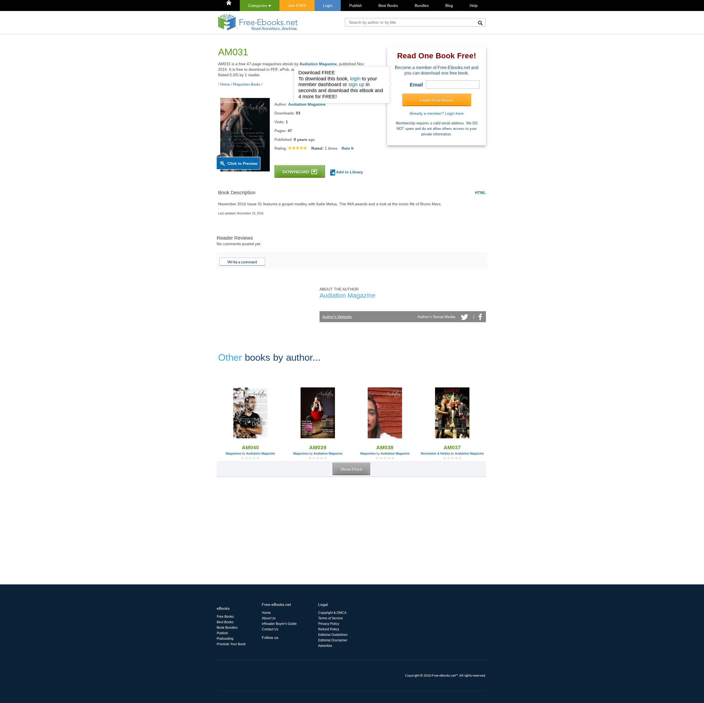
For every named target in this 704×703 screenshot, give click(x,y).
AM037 (452, 447)
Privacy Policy (328, 624)
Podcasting (225, 639)
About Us (269, 618)
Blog (449, 5)
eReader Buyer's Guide (279, 624)
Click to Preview (242, 163)
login (355, 78)
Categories (258, 5)
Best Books (388, 5)
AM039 (317, 447)
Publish (355, 5)
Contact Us (270, 629)
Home (266, 613)
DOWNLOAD (296, 171)
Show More (351, 469)
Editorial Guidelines (333, 635)
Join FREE (297, 5)
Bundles (422, 5)
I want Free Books (436, 100)
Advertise (325, 646)
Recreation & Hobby (435, 453)
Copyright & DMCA (332, 613)
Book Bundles (227, 628)
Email (416, 84)
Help (474, 5)
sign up (356, 84)
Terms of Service (330, 618)
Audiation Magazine (318, 64)
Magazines (233, 453)
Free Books (225, 617)
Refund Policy (328, 629)
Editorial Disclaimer (332, 640)
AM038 (385, 447)
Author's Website (337, 316)
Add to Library (349, 172)
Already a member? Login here (436, 113)
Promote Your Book (231, 644)
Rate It (348, 148)
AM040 (250, 447)
